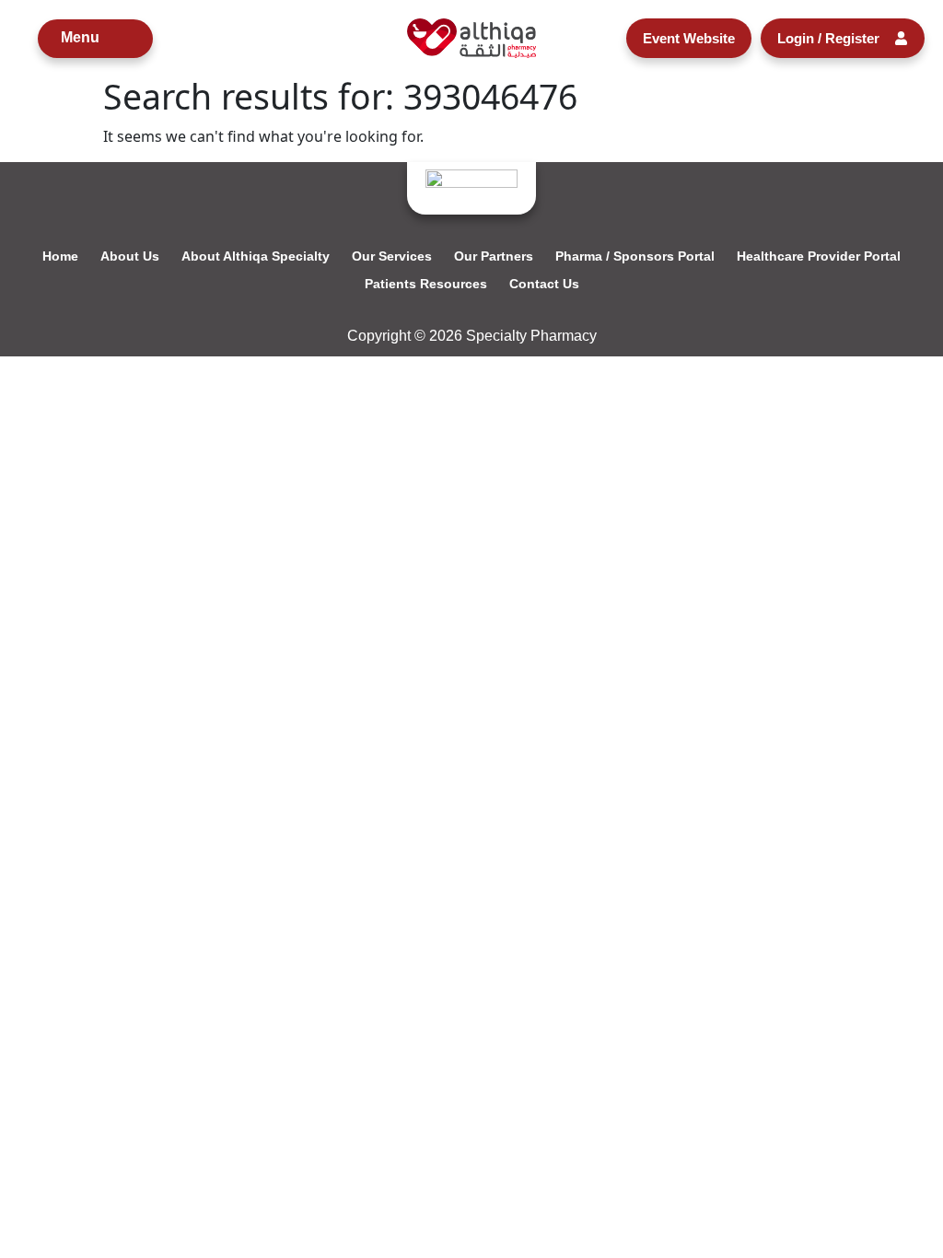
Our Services (392, 256)
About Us (129, 256)
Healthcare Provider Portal (819, 256)
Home (60, 256)
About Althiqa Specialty (255, 256)
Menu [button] (80, 37)
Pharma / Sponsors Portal (635, 256)
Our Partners (493, 256)
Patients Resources (426, 283)
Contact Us (544, 283)
